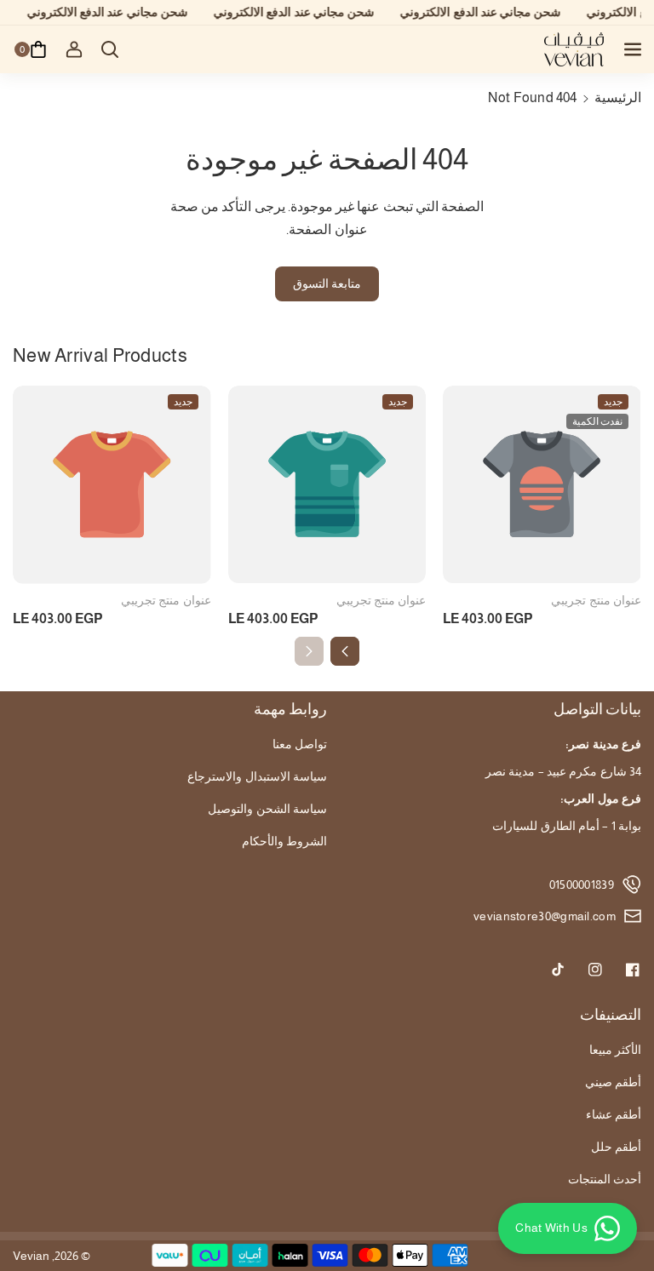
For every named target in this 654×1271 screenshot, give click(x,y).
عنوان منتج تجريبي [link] (166, 600)
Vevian (31, 1255)
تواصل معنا (299, 744)
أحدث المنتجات (604, 1179)
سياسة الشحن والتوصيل (267, 809)
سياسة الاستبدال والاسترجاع (257, 776)
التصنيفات (610, 1014)
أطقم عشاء (613, 1114)
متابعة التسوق (327, 283)
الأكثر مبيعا (615, 1049)
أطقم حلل (616, 1147)
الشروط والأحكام (284, 841)
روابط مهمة (290, 709)
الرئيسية (617, 97)
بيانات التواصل (597, 709)
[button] (631, 49)
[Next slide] (344, 651)
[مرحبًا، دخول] (74, 49)
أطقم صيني (613, 1082)
